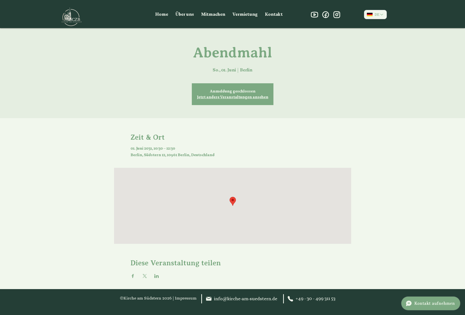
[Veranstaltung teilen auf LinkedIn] (156, 276)
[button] (185, 14)
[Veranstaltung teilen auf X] (144, 276)
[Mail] (209, 298)
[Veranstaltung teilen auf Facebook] (133, 276)
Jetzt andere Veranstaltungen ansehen (232, 97)
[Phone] (290, 298)
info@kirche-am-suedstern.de (245, 298)
